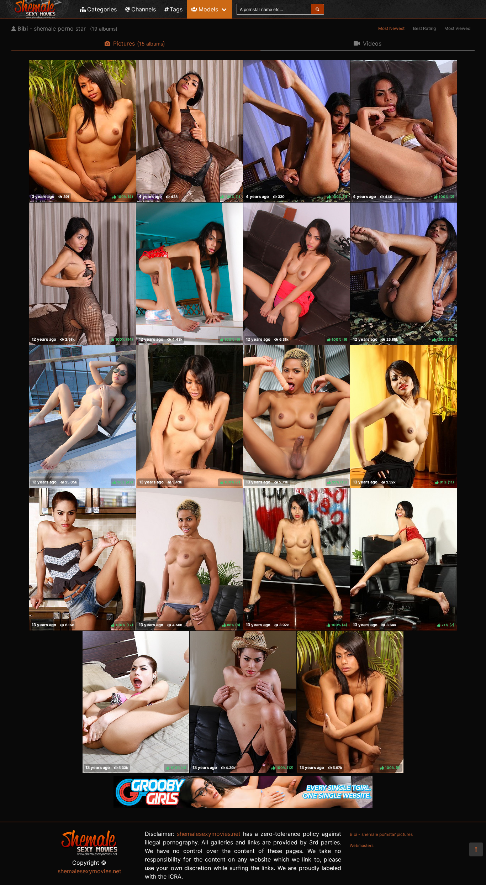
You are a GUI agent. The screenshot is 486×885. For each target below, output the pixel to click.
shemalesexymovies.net (89, 871)
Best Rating (424, 28)
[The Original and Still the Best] (243, 806)
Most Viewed (457, 28)
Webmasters (362, 845)
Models (208, 9)
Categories (102, 9)
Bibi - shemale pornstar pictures (381, 834)
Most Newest (391, 28)
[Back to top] (476, 849)
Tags (176, 9)
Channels (143, 9)
